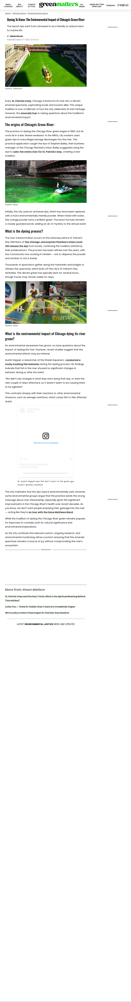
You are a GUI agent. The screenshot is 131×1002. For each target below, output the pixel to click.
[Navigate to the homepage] (58, 5)
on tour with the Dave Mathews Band (51, 512)
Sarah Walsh (16, 36)
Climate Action (19, 13)
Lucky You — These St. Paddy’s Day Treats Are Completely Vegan (40, 606)
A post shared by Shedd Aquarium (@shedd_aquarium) (45, 473)
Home (7, 13)
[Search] (118, 5)
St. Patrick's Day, (22, 100)
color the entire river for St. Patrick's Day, (37, 151)
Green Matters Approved (96, 5)
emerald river (29, 113)
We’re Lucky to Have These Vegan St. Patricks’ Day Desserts (37, 612)
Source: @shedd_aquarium (30, 485)
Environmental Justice (38, 13)
